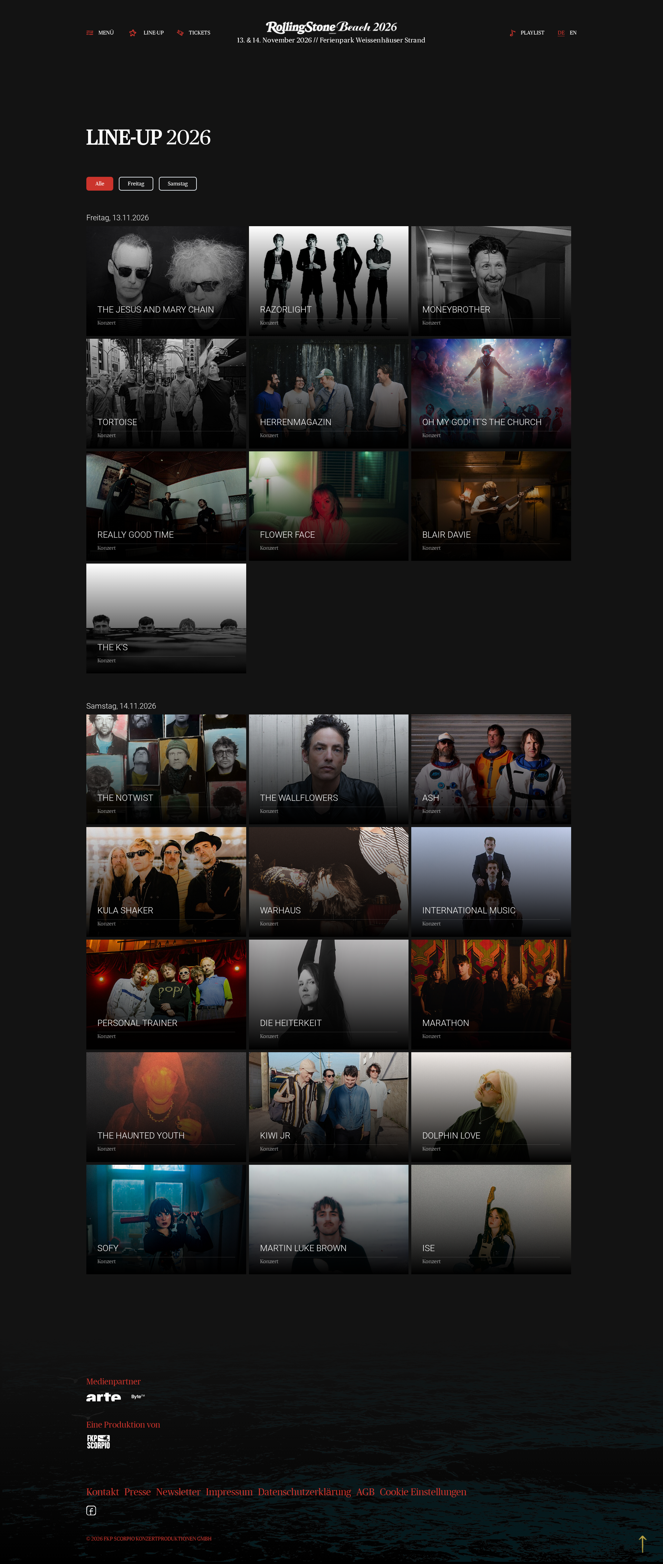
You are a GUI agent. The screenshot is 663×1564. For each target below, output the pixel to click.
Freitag (136, 183)
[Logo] (138, 1396)
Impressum (229, 1492)
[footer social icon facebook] (91, 1512)
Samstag (178, 183)
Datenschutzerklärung (304, 1492)
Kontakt (102, 1492)
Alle (99, 183)
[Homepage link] (331, 27)
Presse (137, 1492)
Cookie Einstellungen (423, 1492)
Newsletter (178, 1492)
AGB (365, 1492)
